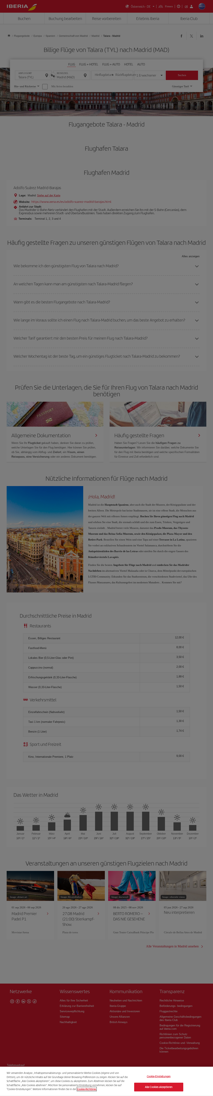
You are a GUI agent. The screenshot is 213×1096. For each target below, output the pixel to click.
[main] (106, 1081)
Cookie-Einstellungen (159, 1076)
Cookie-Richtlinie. (86, 1089)
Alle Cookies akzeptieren (158, 1087)
